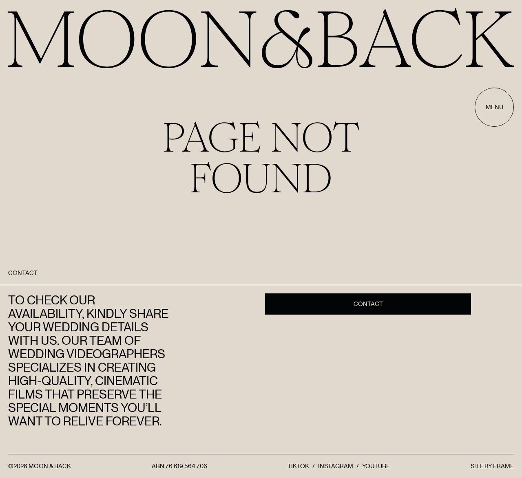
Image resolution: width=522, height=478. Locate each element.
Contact (368, 304)
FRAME (503, 466)
